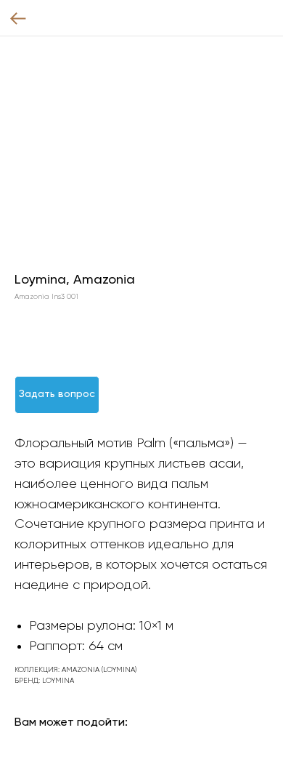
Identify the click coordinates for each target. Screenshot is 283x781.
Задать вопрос (57, 394)
